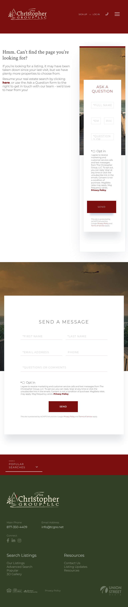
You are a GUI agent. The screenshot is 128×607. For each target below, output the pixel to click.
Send (102, 206)
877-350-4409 (17, 527)
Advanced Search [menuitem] (19, 567)
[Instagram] (19, 540)
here (6, 82)
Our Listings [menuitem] (16, 563)
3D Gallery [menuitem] (14, 574)
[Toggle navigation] (117, 14)
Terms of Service (97, 226)
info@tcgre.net (53, 527)
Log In (96, 14)
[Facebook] (8, 540)
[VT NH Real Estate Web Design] (110, 590)
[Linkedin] (13, 540)
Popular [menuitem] (12, 570)
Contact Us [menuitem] (72, 563)
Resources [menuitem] (71, 570)
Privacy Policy (98, 190)
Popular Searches (17, 466)
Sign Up (83, 14)
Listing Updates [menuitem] (75, 567)
